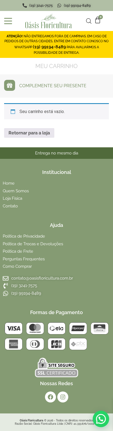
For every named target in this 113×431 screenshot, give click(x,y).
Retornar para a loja (29, 133)
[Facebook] (50, 396)
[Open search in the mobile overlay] (89, 21)
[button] (101, 419)
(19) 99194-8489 (49, 46)
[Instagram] (62, 396)
